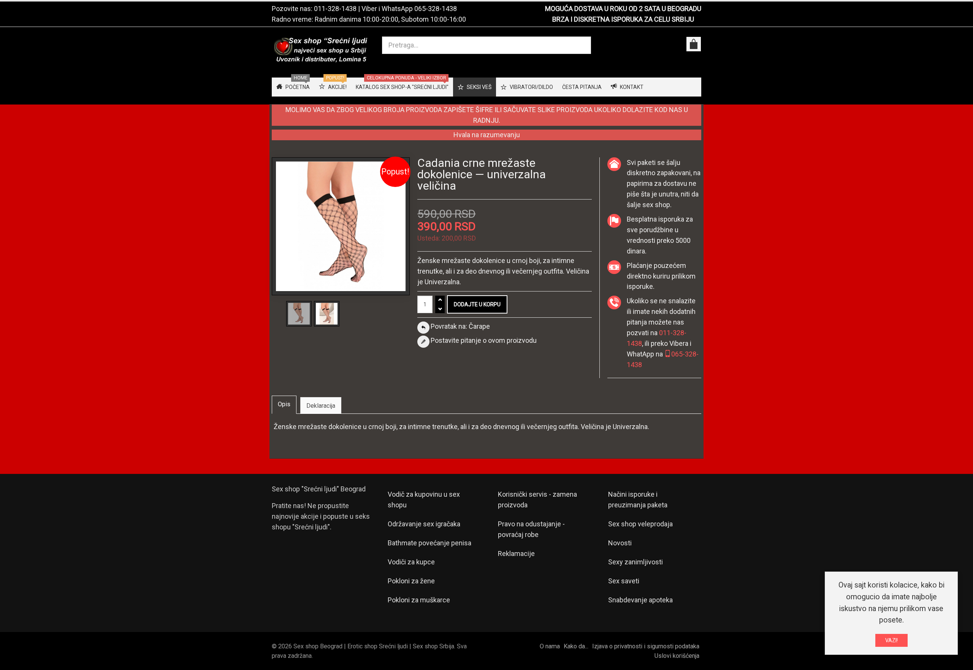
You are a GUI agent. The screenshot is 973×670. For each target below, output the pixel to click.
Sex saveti (623, 581)
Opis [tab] (284, 404)
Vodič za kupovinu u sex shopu (424, 499)
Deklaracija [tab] (320, 405)
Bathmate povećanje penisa (429, 543)
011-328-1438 (335, 9)
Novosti (620, 543)
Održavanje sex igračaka (424, 524)
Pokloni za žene (411, 581)
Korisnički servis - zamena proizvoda (537, 499)
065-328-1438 (435, 9)
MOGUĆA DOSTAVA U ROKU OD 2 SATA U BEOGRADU (623, 9)
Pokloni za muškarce (419, 600)
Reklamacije (516, 554)
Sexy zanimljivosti (635, 562)
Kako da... (576, 646)
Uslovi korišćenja (676, 655)
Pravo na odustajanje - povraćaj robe (531, 529)
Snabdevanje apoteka (640, 600)
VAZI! (891, 640)
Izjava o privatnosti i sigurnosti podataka (645, 646)
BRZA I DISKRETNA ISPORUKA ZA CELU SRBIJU (623, 19)
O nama (550, 646)
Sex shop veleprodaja (640, 524)
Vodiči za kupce (411, 562)
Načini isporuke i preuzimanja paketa (637, 499)
